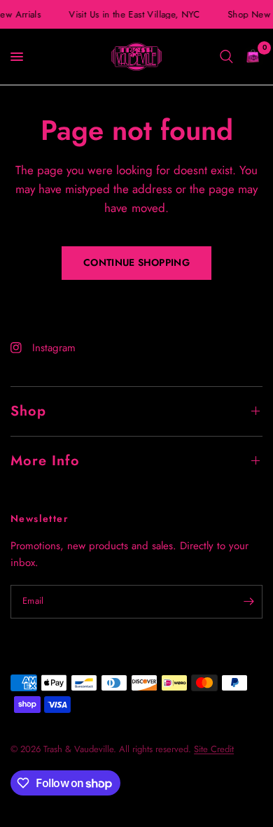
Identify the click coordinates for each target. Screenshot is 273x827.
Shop (28, 411)
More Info (45, 461)
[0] (250, 57)
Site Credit (214, 749)
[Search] (226, 57)
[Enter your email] (248, 602)
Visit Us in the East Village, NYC (134, 14)
